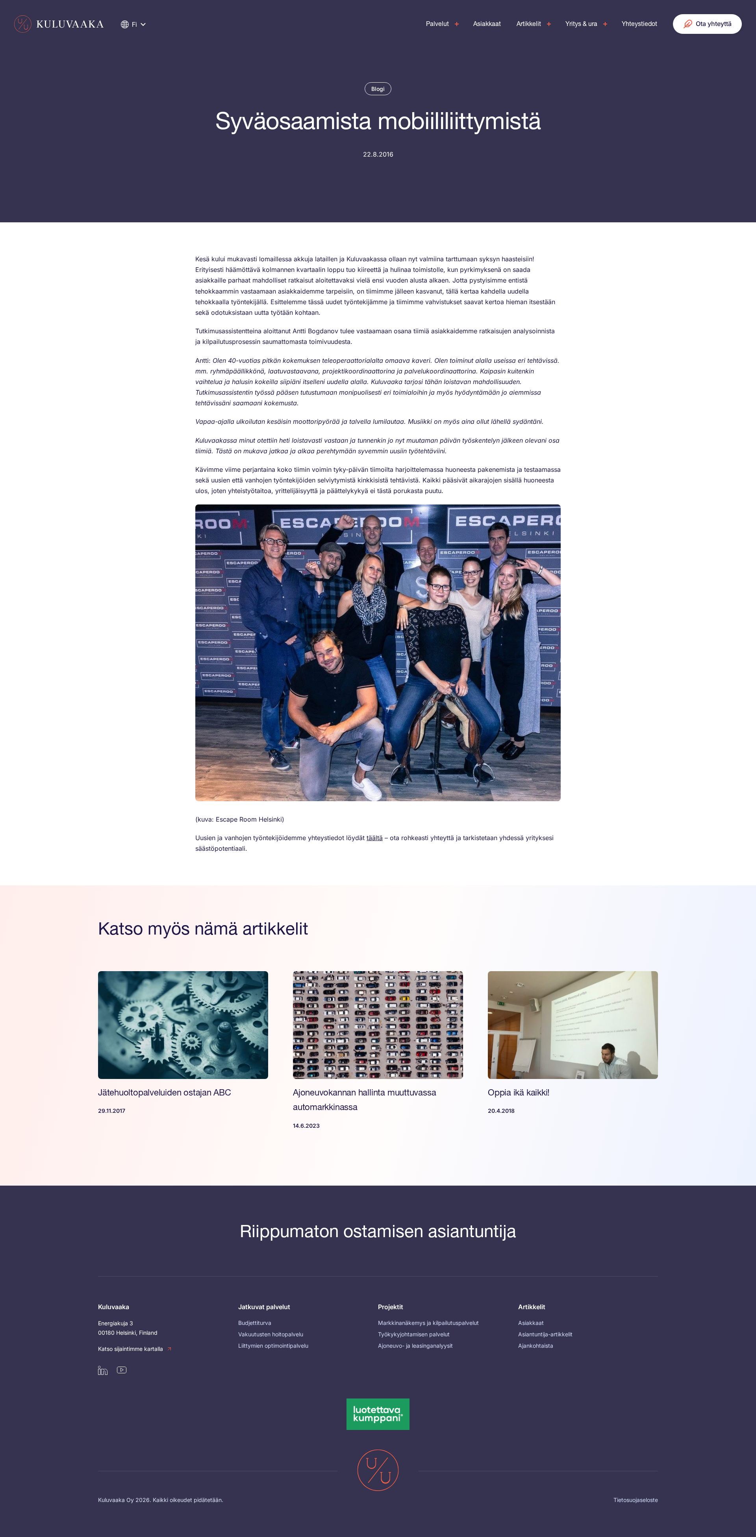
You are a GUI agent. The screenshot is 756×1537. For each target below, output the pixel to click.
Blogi (378, 88)
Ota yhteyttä (714, 24)
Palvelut (437, 23)
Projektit (390, 1307)
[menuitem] (441, 24)
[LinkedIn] (102, 1370)
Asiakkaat (487, 23)
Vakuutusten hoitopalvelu (270, 1334)
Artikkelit (529, 23)
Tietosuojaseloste (635, 1499)
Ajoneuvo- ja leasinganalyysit (415, 1345)
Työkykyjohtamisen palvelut (414, 1334)
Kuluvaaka (113, 1307)
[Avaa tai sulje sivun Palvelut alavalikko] (456, 24)
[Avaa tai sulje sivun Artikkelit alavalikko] (549, 24)
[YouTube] (121, 1369)
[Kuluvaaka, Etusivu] (59, 24)
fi (134, 24)
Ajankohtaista (535, 1345)
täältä (375, 838)
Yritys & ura (581, 23)
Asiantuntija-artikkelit (545, 1334)
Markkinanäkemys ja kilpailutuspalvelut (428, 1322)
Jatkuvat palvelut (264, 1307)
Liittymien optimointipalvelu (273, 1345)
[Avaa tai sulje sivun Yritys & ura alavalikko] (605, 24)
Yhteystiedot (639, 23)
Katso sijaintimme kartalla (130, 1348)
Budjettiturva (254, 1322)
